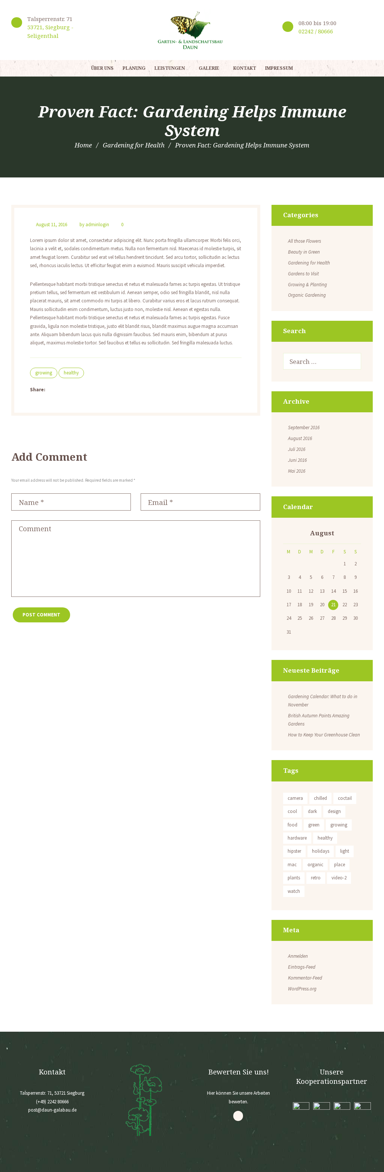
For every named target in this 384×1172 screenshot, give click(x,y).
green (314, 825)
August (300, 438)
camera (295, 798)
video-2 (339, 877)
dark (312, 811)
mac (292, 864)
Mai (296, 471)
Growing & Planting (307, 284)
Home (83, 145)
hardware (297, 838)
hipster (294, 851)
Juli (296, 449)
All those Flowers (304, 241)
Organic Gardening (307, 295)
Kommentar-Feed (305, 978)
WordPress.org (302, 989)
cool (292, 811)
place (339, 864)
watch (294, 891)
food (292, 825)
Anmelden (298, 956)
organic (315, 864)
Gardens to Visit (303, 273)
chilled (320, 798)
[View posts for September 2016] (288, 533)
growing (43, 373)
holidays (320, 851)
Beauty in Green (304, 252)
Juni (297, 460)
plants (294, 877)
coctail (345, 798)
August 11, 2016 (51, 224)
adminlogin (97, 224)
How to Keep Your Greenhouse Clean (324, 735)
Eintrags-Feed (301, 967)
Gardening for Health (134, 145)
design (334, 811)
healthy (71, 373)
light (344, 851)
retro (316, 877)
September (304, 427)
